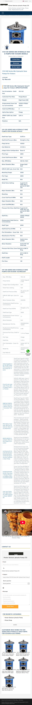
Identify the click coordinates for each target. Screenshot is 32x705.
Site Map (16, 700)
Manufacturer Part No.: (8, 236)
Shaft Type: (5, 225)
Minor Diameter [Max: (8, 164)
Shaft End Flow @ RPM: (8, 229)
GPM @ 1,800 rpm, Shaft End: (9, 117)
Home (2, 15)
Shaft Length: (6, 258)
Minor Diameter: (7, 244)
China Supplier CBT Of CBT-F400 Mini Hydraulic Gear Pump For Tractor (7, 367)
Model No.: (5, 179)
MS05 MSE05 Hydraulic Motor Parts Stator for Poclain (7, 441)
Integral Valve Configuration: (10, 150)
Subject (4, 574)
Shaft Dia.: (5, 216)
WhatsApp (16, 63)
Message (5, 591)
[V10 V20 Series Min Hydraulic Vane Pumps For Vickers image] (16, 34)
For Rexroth (13, 15)
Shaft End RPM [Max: (8, 109)
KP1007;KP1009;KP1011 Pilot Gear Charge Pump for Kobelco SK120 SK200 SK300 (7, 475)
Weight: (4, 100)
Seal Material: (6, 147)
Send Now (10, 606)
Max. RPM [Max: (6, 161)
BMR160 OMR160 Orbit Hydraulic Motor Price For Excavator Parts (7, 406)
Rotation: (5, 121)
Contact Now (16, 59)
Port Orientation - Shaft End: (9, 92)
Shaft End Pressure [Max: (9, 140)
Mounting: (5, 194)
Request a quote (9, 1)
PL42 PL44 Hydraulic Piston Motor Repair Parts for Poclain (7, 387)
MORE (15, 625)
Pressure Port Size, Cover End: (11, 248)
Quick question (7, 581)
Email (4, 562)
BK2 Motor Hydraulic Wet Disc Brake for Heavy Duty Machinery (7, 426)
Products (7, 15)
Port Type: (5, 176)
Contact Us (10, 700)
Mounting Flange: (7, 172)
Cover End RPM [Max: (8, 204)
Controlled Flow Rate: (8, 97)
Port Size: (5, 261)
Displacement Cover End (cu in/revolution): (9, 104)
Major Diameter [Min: (8, 190)
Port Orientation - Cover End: (10, 232)
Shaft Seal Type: (7, 136)
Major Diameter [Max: (8, 201)
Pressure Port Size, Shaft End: (11, 208)
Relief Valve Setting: (8, 183)
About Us (3, 700)
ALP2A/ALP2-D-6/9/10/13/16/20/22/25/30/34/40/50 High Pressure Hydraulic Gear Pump (7, 455)
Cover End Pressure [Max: (9, 157)
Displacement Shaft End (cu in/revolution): (10, 221)
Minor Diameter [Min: (8, 239)
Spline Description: (8, 112)
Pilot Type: (5, 154)
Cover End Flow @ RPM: (9, 197)
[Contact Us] (28, 352)
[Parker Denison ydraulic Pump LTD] (4, 4)
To (3, 568)
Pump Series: (6, 143)
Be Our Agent (16, 67)
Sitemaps (20, 700)
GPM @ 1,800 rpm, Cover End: (10, 169)
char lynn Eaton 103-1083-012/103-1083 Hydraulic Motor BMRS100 (7, 494)
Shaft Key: (5, 253)
